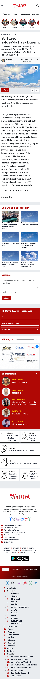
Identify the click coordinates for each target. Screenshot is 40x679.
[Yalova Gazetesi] (19, 6)
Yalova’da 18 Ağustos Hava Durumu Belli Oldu (10, 264)
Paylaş (6, 90)
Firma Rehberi (13, 635)
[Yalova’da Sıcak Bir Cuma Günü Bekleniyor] (29, 216)
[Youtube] (26, 519)
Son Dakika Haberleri (11, 539)
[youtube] (25, 583)
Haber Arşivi (8, 542)
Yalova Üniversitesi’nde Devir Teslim (23, 464)
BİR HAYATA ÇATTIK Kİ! (20, 424)
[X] (14, 519)
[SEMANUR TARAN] (6, 402)
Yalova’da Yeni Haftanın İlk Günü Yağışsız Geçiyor (27, 264)
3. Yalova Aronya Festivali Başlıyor (32, 438)
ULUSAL (14, 618)
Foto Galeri (12, 626)
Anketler (11, 646)
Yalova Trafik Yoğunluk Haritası (14, 532)
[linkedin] (36, 583)
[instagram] (19, 583)
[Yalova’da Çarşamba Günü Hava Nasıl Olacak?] (29, 237)
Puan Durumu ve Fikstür (12, 535)
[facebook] (7, 583)
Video (10, 629)
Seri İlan (10, 637)
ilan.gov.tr (31, 553)
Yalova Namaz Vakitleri (12, 530)
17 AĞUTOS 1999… (20, 414)
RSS (6, 569)
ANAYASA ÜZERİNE (19, 383)
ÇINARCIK (12, 471)
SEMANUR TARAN (18, 399)
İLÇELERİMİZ (16, 621)
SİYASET (15, 14)
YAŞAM (13, 34)
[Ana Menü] (2, 6)
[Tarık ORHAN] (6, 392)
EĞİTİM (11, 461)
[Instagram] (18, 519)
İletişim (10, 651)
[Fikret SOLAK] (6, 423)
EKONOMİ (25, 14)
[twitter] (13, 583)
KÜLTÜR (35, 14)
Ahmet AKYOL (17, 380)
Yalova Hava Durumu (11, 528)
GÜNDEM (5, 14)
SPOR (24, 548)
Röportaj (11, 640)
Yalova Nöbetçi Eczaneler (13, 525)
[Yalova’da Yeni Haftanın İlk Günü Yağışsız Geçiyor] (29, 256)
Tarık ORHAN (17, 390)
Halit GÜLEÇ (17, 411)
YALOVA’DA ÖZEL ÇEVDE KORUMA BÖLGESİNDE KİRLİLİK (34, 476)
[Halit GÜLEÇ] (6, 413)
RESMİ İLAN (16, 624)
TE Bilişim (25, 576)
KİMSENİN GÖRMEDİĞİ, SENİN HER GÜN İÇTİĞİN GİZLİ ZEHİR (24, 404)
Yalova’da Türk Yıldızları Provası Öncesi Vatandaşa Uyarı (12, 438)
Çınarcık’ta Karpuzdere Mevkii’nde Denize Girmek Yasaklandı (13, 476)
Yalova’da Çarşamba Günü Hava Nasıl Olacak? (28, 245)
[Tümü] (37, 339)
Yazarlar (11, 632)
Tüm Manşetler (9, 537)
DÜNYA (14, 553)
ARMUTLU (12, 448)
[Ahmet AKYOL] (6, 381)
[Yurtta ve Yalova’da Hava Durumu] (20, 76)
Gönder (6, 298)
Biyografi (11, 643)
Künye (10, 648)
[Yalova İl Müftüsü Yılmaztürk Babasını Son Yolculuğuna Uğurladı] (10, 216)
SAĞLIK (6, 553)
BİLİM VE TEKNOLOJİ (29, 550)
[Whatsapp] (29, 519)
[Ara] (37, 5)
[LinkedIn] (22, 519)
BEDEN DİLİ (16, 393)
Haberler (4, 34)
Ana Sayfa (11, 588)
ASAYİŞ (22, 553)
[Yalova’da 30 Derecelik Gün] (10, 237)
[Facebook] (10, 519)
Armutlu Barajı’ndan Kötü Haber (21, 451)
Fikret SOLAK (17, 421)
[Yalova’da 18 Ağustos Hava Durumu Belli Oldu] (10, 256)
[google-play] (20, 559)
